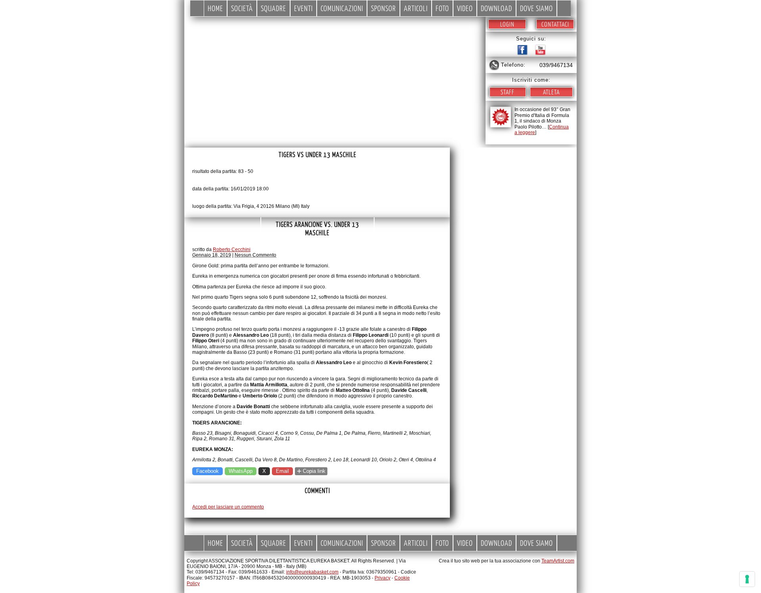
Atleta (551, 92)
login (507, 24)
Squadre (273, 8)
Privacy (382, 578)
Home (215, 8)
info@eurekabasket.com (312, 572)
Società (242, 8)
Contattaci (555, 24)
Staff (507, 92)
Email (282, 471)
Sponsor (383, 8)
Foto (442, 8)
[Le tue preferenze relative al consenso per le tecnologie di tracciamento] (747, 579)
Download (496, 8)
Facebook (207, 471)
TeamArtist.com (557, 561)
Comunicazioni (342, 8)
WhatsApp (240, 471)
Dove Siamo (536, 8)
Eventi (303, 8)
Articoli (416, 8)
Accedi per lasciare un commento (228, 507)
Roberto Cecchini (231, 249)
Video (465, 8)
